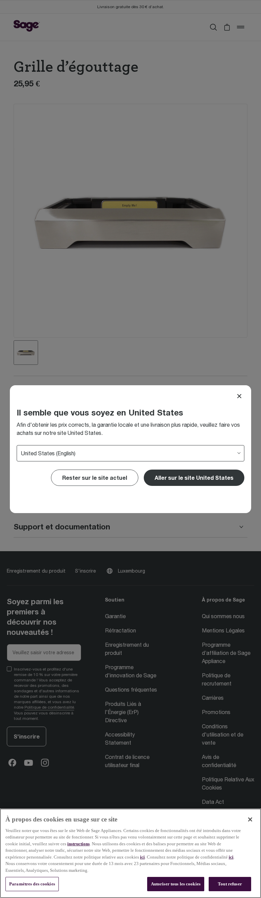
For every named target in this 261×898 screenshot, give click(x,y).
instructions (78, 843)
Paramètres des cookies (32, 883)
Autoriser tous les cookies (176, 883)
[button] (194, 478)
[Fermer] (250, 819)
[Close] (239, 396)
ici (142, 857)
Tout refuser (230, 883)
